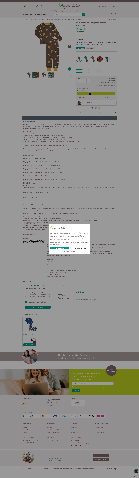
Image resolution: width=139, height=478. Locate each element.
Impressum (72, 251)
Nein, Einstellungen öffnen (79, 248)
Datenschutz (66, 251)
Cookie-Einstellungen (78, 242)
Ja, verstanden (60, 248)
